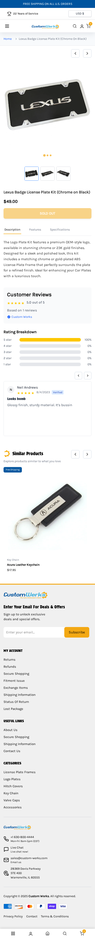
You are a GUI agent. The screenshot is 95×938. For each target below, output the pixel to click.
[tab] (44, 155)
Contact (31, 916)
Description (12, 229)
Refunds (10, 667)
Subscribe (77, 632)
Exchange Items (16, 688)
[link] (81, 26)
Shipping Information (20, 695)
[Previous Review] (78, 375)
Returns (9, 660)
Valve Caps (12, 800)
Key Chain (11, 793)
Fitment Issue (14, 681)
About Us (10, 730)
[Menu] (11, 26)
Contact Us (12, 751)
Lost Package (13, 709)
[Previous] (75, 53)
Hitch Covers (13, 786)
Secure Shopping (16, 674)
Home (8, 39)
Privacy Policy (13, 916)
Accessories (13, 807)
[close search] (74, 26)
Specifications (60, 229)
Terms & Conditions (55, 916)
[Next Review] (87, 375)
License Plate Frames (20, 772)
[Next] (87, 53)
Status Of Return (16, 702)
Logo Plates (12, 779)
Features (35, 229)
